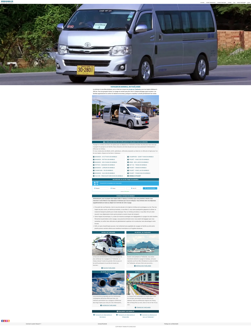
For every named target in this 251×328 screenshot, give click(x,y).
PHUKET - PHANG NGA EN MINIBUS (139, 173)
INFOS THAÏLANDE (241, 2)
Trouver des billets (151, 188)
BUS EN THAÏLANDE (109, 268)
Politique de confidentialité (171, 324)
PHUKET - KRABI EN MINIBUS (137, 167)
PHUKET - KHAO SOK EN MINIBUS (139, 159)
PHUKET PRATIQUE (221, 2)
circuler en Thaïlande (134, 89)
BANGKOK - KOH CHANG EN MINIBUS (106, 162)
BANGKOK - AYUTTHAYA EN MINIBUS (106, 157)
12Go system (126, 191)
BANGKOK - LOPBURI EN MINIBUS (105, 167)
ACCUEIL (202, 2)
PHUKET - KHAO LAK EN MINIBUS (139, 170)
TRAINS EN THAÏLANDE (144, 307)
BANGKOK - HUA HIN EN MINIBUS (105, 173)
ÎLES (234, 2)
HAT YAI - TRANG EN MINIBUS (138, 165)
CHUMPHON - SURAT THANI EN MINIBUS (141, 157)
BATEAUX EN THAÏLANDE (143, 266)
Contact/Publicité (102, 324)
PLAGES (229, 2)
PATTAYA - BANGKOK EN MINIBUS (105, 165)
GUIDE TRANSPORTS (210, 2)
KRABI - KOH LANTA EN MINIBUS (138, 162)
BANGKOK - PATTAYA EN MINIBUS (105, 159)
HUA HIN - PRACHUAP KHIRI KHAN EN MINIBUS (109, 176)
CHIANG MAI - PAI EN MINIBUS (104, 170)
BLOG (249, 2)
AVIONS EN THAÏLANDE (109, 305)
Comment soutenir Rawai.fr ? (33, 324)
